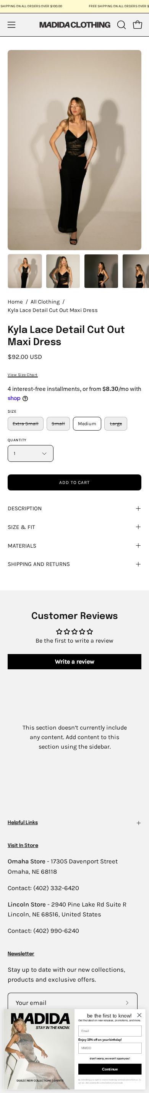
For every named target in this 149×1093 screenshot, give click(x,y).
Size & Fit (21, 527)
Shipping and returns (39, 564)
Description (25, 508)
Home (15, 302)
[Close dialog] (139, 1014)
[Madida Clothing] (74, 24)
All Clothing (45, 302)
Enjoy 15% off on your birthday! (100, 1039)
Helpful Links (23, 822)
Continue (110, 1069)
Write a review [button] (74, 661)
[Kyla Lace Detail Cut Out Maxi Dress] (25, 271)
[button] (120, 24)
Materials (22, 545)
